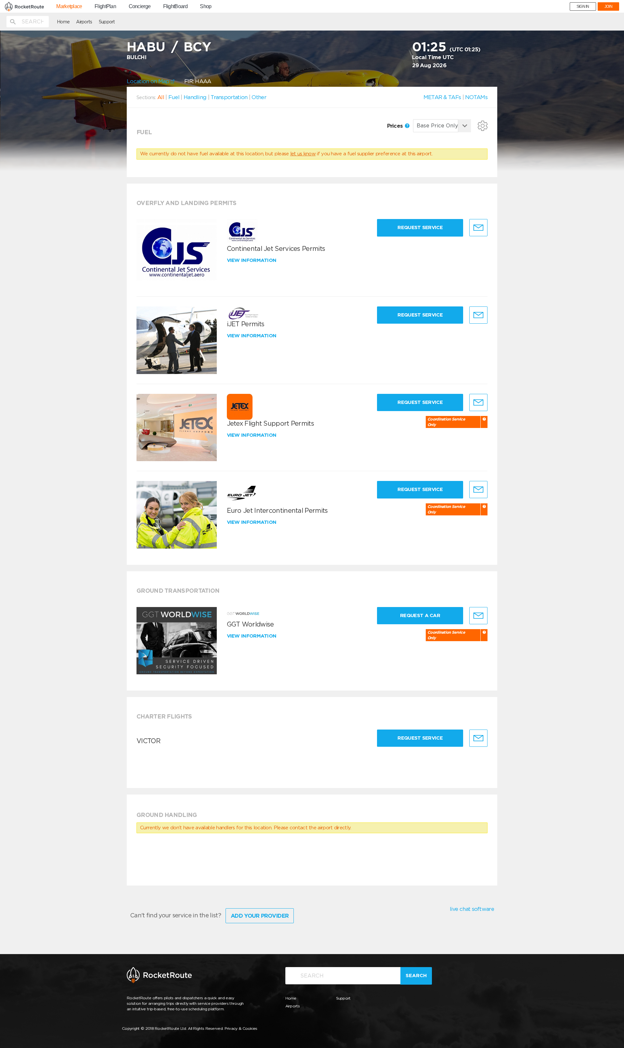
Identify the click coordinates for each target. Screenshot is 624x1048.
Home (63, 21)
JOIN (608, 6)
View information (252, 260)
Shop (205, 6)
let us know (303, 154)
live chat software (472, 909)
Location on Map (149, 81)
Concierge (140, 6)
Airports (84, 21)
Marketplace (69, 6)
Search (416, 975)
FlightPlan (105, 6)
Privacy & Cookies (241, 1028)
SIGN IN (583, 6)
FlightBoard (175, 6)
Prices (395, 126)
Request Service (420, 227)
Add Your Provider (260, 915)
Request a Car (420, 615)
